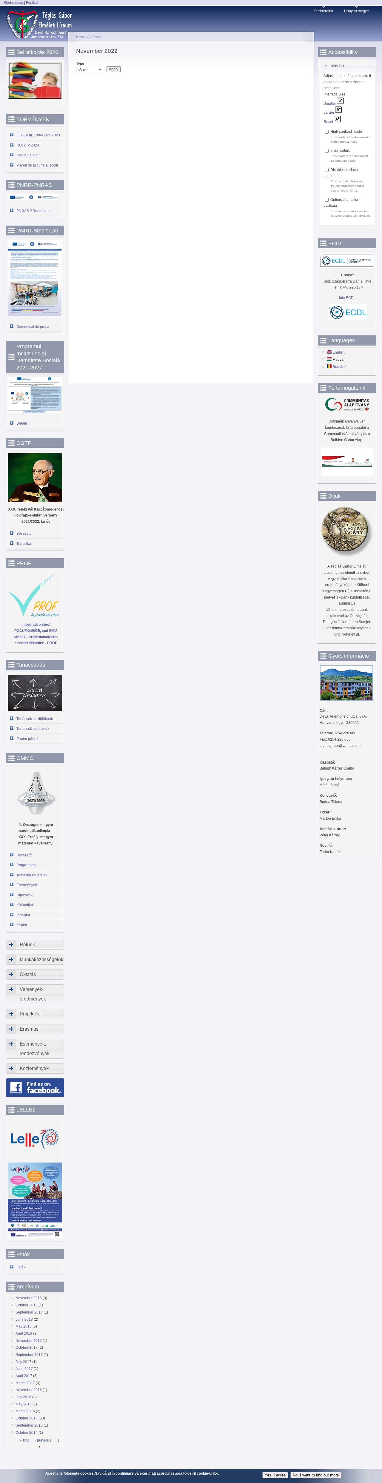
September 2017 (29, 1355)
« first (24, 1440)
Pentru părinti (27, 739)
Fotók (20, 1267)
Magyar (338, 359)
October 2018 (27, 1305)
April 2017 (24, 1376)
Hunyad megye (356, 11)
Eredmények (26, 885)
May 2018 (24, 1326)
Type (80, 63)
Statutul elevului (29, 155)
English (338, 352)
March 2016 (25, 1411)
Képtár (21, 925)
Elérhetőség (13, 3)
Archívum (94, 36)
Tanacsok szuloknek (32, 729)
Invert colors (340, 151)
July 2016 (23, 1397)
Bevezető (24, 533)
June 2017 (24, 1369)
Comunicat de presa (32, 327)
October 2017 (27, 1347)
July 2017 (23, 1362)
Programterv (26, 865)
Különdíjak (25, 905)
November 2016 (29, 1390)
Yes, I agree (275, 1475)
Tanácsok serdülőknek (34, 719)
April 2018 (24, 1333)
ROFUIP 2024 (27, 145)
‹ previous (43, 1440)
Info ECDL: (348, 298)
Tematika (23, 544)
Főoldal (32, 3)
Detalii (21, 423)
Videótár (23, 915)
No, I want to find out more (316, 1475)
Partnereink (323, 11)
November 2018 (29, 1298)
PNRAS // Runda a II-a (34, 211)
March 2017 (25, 1383)
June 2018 (24, 1319)
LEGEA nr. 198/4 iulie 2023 (38, 135)
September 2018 (29, 1312)
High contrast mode (346, 132)
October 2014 (27, 1432)
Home (80, 36)
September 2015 (29, 1425)
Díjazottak (24, 895)
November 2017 (29, 1341)
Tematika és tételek (31, 875)
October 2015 (27, 1418)
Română (339, 367)
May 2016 (24, 1404)
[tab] (35, 945)
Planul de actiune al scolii (37, 165)
